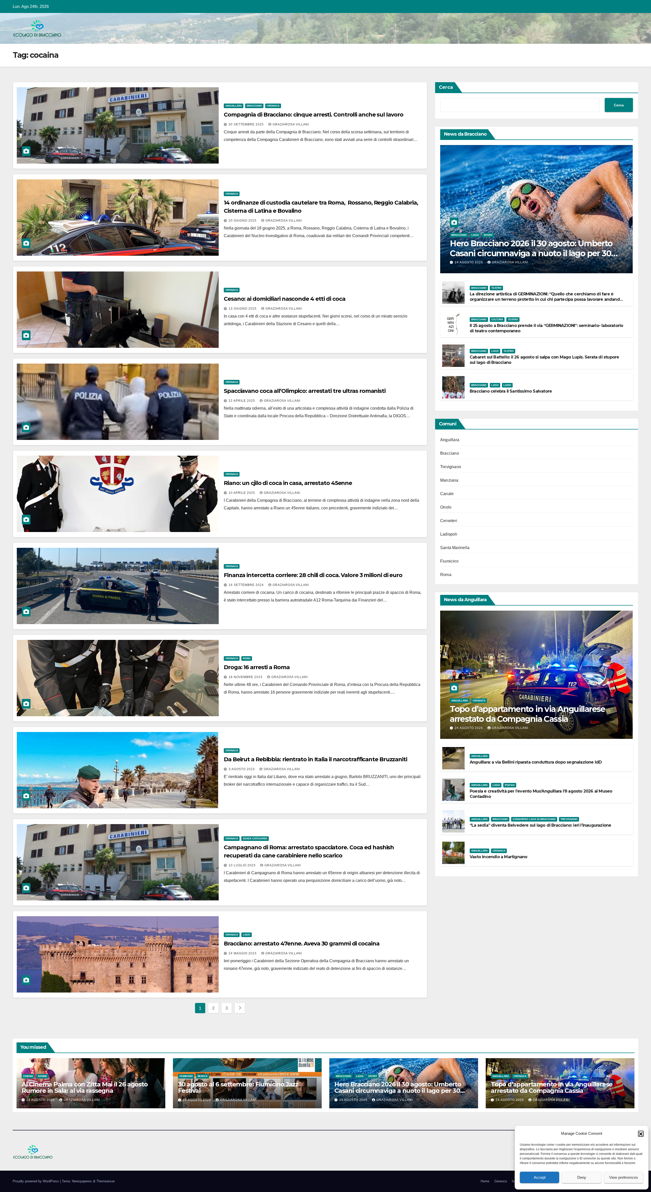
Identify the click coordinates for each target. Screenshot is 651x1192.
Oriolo (445, 507)
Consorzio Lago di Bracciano (534, 819)
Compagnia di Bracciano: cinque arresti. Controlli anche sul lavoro (313, 114)
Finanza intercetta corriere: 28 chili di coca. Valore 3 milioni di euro (313, 575)
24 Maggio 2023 (243, 953)
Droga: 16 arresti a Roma (257, 667)
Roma (246, 658)
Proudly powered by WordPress (36, 1181)
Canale (447, 494)
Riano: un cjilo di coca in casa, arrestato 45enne (288, 483)
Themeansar (105, 1181)
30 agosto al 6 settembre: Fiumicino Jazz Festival (238, 1087)
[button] (640, 1133)
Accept (539, 1177)
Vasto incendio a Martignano (498, 856)
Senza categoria (255, 838)
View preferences (623, 1177)
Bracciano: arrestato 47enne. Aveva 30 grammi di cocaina (301, 943)
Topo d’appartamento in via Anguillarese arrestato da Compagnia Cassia (527, 714)
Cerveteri (448, 521)
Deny (581, 1177)
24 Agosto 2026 (469, 262)
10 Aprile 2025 (242, 493)
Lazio (507, 385)
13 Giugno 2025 (243, 308)
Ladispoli (448, 534)
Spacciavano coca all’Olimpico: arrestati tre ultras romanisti (305, 390)
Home (485, 1181)
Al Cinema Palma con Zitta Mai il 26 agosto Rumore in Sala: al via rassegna (85, 1087)
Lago (246, 934)
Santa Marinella (454, 547)
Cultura (497, 319)
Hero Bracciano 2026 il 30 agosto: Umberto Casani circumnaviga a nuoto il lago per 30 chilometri (531, 253)
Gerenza (500, 1181)
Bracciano (254, 105)
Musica (203, 1076)
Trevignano (450, 467)
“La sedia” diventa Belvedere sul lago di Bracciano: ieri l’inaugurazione (540, 825)
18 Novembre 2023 (246, 677)
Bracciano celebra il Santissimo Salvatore (511, 391)
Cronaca (273, 105)
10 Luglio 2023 (243, 865)
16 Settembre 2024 (247, 585)
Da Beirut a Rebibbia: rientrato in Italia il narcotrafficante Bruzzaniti (315, 759)
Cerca (446, 87)
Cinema (28, 1076)
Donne (42, 1076)
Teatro (496, 287)
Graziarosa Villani (291, 124)
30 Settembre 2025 (247, 124)
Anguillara (233, 105)
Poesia (510, 785)
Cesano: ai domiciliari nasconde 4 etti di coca (284, 298)
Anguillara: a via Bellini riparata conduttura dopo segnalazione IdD (536, 762)
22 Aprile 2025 (242, 401)
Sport (488, 235)
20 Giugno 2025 (243, 220)
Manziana (449, 480)
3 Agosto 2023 (242, 769)
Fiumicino (449, 561)
